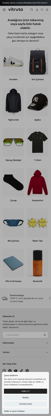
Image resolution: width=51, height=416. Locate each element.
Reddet (25, 397)
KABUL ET (26, 391)
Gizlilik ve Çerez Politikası (14, 411)
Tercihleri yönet (25, 404)
